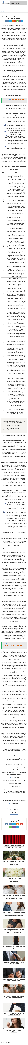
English (2, 11)
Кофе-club (4, 2)
